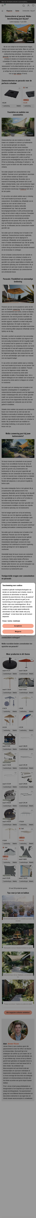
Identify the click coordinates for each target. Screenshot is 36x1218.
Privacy (4, 621)
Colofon (10, 621)
